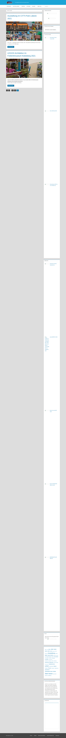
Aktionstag (46, 653)
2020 (47, 649)
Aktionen (28, 6)
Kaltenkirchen (52, 664)
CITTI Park (50, 658)
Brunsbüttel (56, 656)
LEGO (47, 666)
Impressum (57, 735)
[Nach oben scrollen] (64, 736)
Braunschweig (48, 656)
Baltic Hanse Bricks (49, 655)
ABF (56, 651)
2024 (46, 651)
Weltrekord (46, 675)
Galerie (33, 6)
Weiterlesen (10, 85)
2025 (48, 651)
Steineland (47, 669)
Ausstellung (51, 653)
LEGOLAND (51, 666)
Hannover (51, 662)
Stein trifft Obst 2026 (53, 110)
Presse (49, 668)
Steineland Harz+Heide (50, 671)
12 (15, 90)
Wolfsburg (49, 675)
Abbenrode (53, 651)
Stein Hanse (49, 673)
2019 (45, 649)
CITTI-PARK (46, 658)
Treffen (23, 6)
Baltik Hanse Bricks (56, 655)
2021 (49, 649)
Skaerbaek (52, 668)
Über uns (39, 6)
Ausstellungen (16, 6)
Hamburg (47, 662)
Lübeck (54, 666)
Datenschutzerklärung (41, 735)
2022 (52, 649)
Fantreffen (46, 659)
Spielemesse (56, 668)
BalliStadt (56, 653)
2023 (55, 649)
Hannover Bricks (56, 662)
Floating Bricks (50, 659)
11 (12, 90)
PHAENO (46, 668)
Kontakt (35, 735)
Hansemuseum (47, 664)
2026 (51, 651)
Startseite (9, 6)
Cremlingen (53, 658)
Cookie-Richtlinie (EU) (50, 735)
